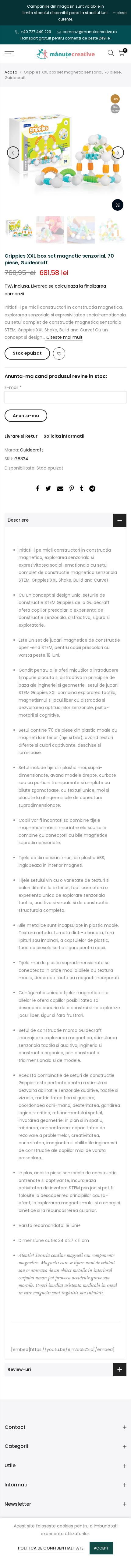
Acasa (11, 72)
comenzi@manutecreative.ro (89, 31)
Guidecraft (31, 450)
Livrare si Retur (21, 436)
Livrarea (39, 286)
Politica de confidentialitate (50, 1548)
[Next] (118, 152)
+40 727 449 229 (35, 31)
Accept (101, 1548)
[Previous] (13, 152)
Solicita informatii (64, 436)
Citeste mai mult (64, 337)
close (13, 12)
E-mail (13, 387)
